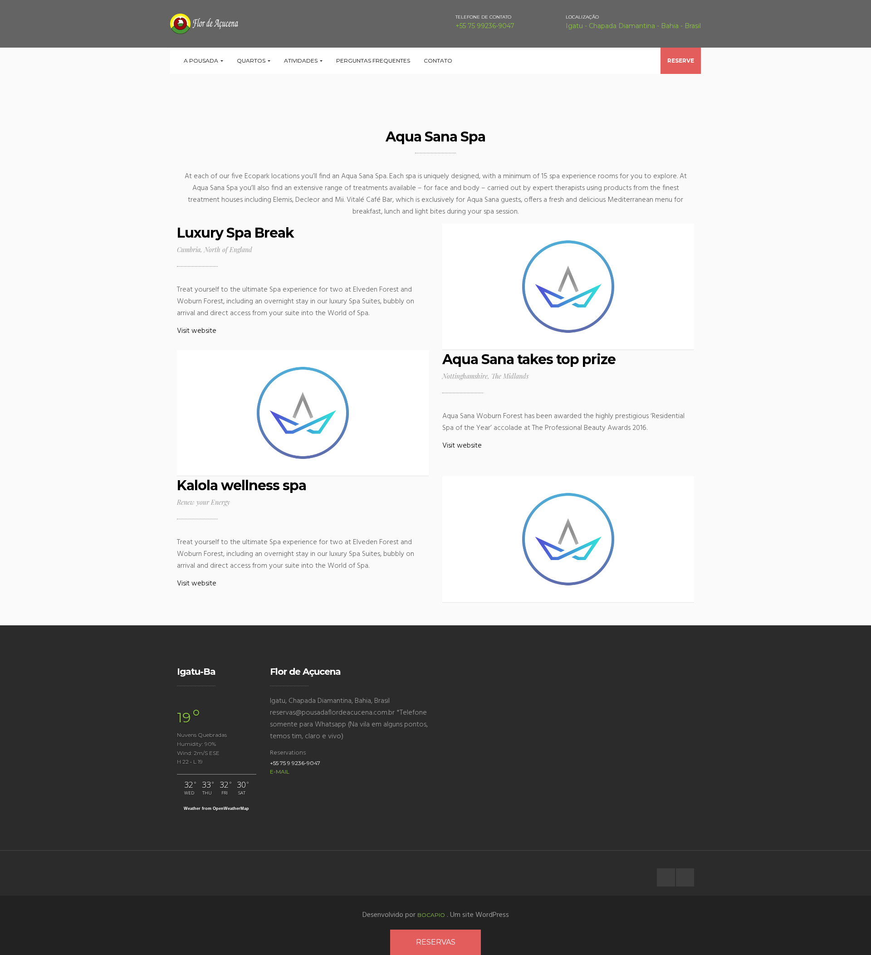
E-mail (279, 771)
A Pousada (202, 60)
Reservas (435, 942)
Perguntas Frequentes (373, 60)
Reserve (680, 60)
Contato (438, 60)
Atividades (301, 60)
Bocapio (431, 914)
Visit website (196, 331)
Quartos (252, 60)
